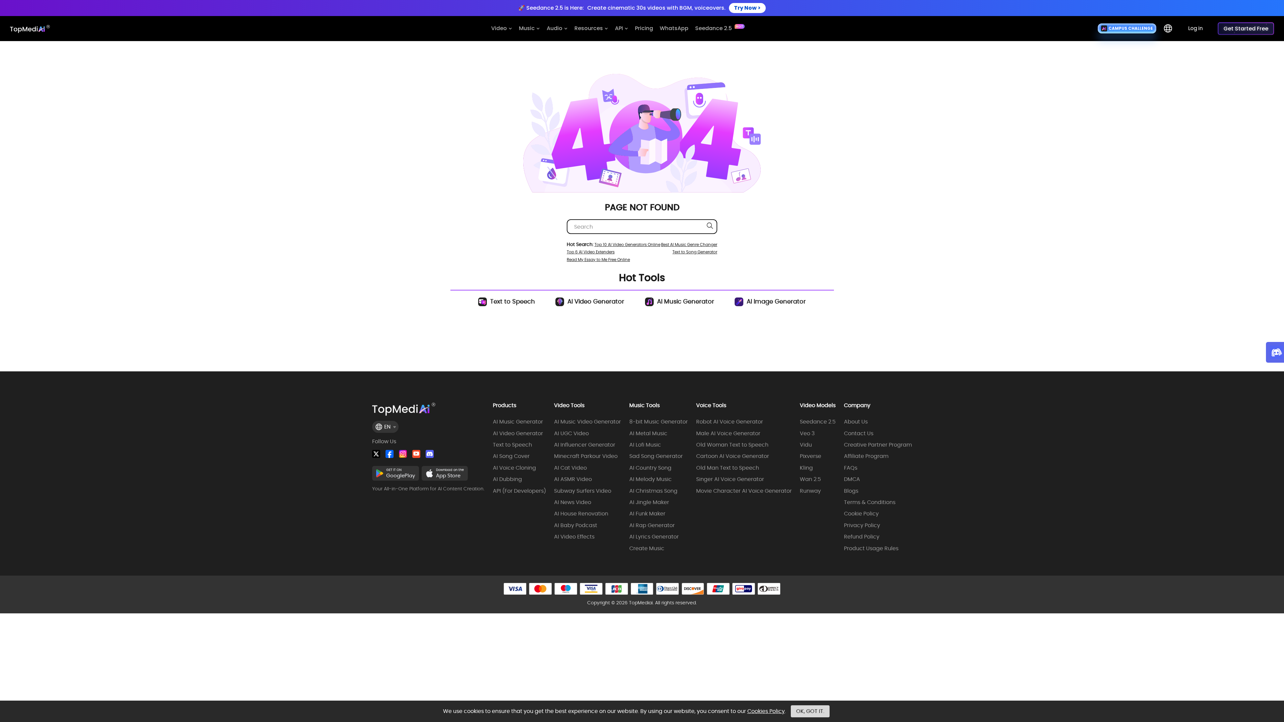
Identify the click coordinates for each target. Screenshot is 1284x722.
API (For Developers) (519, 491)
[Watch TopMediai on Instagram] (403, 454)
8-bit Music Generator (658, 422)
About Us (856, 422)
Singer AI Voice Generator (730, 479)
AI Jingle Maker (649, 502)
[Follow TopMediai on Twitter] (376, 454)
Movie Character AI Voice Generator (744, 491)
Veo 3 (807, 433)
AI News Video (572, 502)
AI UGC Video (571, 433)
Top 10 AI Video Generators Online (627, 244)
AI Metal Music (648, 433)
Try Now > (747, 8)
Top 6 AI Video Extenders (591, 252)
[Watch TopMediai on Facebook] (390, 454)
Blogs (851, 491)
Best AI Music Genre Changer (689, 244)
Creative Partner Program (878, 445)
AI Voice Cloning (514, 468)
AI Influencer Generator (584, 445)
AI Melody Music (650, 479)
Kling (806, 468)
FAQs (850, 468)
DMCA (852, 479)
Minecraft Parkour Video (586, 456)
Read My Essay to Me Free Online (598, 259)
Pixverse (810, 456)
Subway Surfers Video (582, 491)
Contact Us (858, 433)
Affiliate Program (866, 456)
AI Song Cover (511, 456)
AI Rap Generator (652, 525)
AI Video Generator (595, 301)
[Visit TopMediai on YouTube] (416, 454)
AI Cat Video (570, 468)
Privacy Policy (862, 525)
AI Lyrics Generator (654, 536)
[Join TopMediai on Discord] (430, 454)
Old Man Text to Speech (727, 468)
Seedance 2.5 (818, 422)
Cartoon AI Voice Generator (732, 456)
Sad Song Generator (656, 456)
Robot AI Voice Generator (729, 422)
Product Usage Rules (871, 548)
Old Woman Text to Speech (732, 445)
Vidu (806, 445)
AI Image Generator (775, 301)
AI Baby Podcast (575, 525)
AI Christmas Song (653, 491)
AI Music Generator (684, 301)
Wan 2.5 (810, 479)
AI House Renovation (581, 513)
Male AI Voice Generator (728, 433)
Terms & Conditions (869, 502)
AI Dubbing (507, 479)
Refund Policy (861, 536)
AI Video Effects (574, 536)
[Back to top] (1272, 677)
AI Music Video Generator (587, 422)
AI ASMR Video (573, 479)
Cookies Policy (766, 711)
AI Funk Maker (647, 513)
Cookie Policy (861, 513)
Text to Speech (512, 301)
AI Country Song (650, 468)
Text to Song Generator (694, 252)
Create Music (646, 548)
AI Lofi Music (645, 445)
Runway (810, 491)
